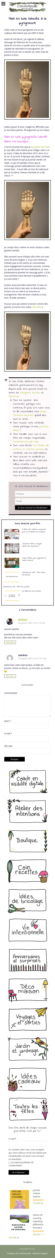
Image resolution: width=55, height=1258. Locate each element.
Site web (8, 746)
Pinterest (13, 396)
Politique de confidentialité (19, 1253)
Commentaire (10, 693)
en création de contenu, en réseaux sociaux (31, 447)
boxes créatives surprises (29, 413)
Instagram (25, 393)
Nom (7, 721)
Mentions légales (40, 1253)
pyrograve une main (40, 146)
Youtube (36, 393)
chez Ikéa (36, 307)
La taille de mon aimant (31, 591)
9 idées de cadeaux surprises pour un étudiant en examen (34, 530)
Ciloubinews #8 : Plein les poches (16, 586)
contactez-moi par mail (25, 442)
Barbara (22, 619)
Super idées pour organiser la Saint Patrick (34, 559)
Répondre (10, 642)
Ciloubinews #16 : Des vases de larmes (33, 573)
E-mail (8, 733)
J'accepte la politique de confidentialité (21, 1164)
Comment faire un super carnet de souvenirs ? (32, 544)
